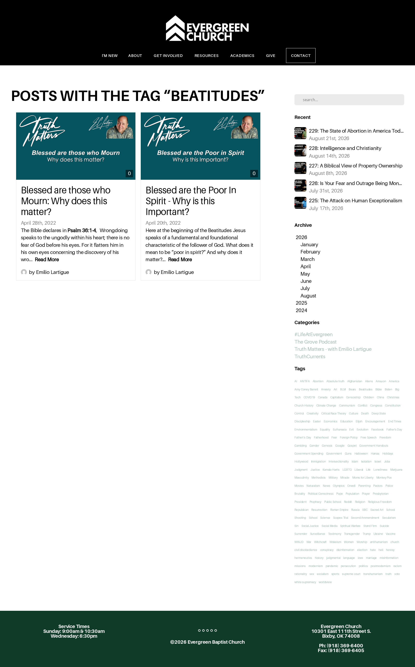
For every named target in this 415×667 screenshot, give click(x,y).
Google (340, 445)
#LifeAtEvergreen (313, 334)
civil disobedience (305, 550)
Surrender (300, 534)
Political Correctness (321, 493)
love (360, 558)
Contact (301, 55)
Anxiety (326, 389)
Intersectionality (339, 461)
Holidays (387, 453)
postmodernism (381, 566)
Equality (325, 429)
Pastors (378, 486)
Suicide (384, 526)
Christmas (393, 397)
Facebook (377, 429)
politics (363, 566)
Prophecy (315, 502)
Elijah (359, 421)
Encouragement (375, 421)
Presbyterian (381, 493)
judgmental (333, 558)
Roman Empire (339, 510)
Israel (377, 461)
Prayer (366, 493)
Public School (332, 502)
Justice (315, 469)
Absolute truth (335, 381)
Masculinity (301, 477)
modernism (316, 566)
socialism (322, 574)
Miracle (344, 477)
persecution (348, 566)
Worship (362, 542)
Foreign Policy (349, 437)
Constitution (393, 405)
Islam (355, 461)
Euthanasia (340, 429)
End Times (394, 421)
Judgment (300, 469)
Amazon (381, 381)
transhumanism (373, 574)
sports (335, 574)
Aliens (369, 381)
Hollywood (301, 461)
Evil (351, 429)
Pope (339, 493)
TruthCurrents (309, 356)
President (300, 502)
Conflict (362, 405)
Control (299, 413)
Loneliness (380, 469)
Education (346, 421)
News (326, 486)
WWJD (298, 542)
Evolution (362, 429)
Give (270, 55)
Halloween (361, 453)
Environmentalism (305, 429)
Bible (378, 389)
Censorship (353, 397)
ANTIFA (305, 381)
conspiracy (327, 550)
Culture (353, 413)
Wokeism (335, 542)
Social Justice (310, 526)
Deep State (379, 413)
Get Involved (169, 55)
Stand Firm (370, 526)
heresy (390, 550)
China (380, 397)
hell (380, 550)
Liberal (358, 469)
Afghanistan (354, 381)
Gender (314, 445)
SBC (364, 510)
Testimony (334, 534)
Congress (376, 405)
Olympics (338, 486)
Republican (301, 510)
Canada (322, 397)
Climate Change (326, 405)
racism (397, 566)
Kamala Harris (331, 469)
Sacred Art (376, 510)
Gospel (352, 445)
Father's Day (394, 429)
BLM (343, 389)
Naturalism (313, 486)
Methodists (318, 477)
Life (368, 469)
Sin (296, 526)
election (362, 550)
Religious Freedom (380, 502)
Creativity (312, 413)
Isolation (366, 461)
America (394, 381)
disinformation (345, 550)
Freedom (385, 437)
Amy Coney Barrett (306, 389)
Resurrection (319, 510)
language (349, 558)
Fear (334, 437)
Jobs (387, 461)
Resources (207, 55)
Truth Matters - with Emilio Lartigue (332, 349)
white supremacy (305, 582)
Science (325, 517)
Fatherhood (321, 437)
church (395, 542)
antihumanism (379, 542)
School (313, 517)
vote (397, 574)
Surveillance (317, 534)
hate (373, 550)
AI (295, 381)
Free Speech (368, 437)
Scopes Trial (340, 517)
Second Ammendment (365, 517)
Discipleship (302, 421)
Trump (367, 534)
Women (349, 542)
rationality (300, 574)
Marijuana (396, 469)
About (135, 55)
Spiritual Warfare (350, 526)
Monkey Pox (384, 477)
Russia (355, 510)
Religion (360, 502)
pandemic (332, 566)
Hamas (375, 453)
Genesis (327, 445)
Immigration (318, 461)
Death (365, 413)
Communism (347, 405)
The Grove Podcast (315, 342)
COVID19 (309, 397)
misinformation (389, 558)
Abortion (318, 381)
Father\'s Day (302, 437)
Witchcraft (320, 542)
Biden (388, 389)
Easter (317, 421)
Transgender (352, 534)
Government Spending (308, 453)
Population (352, 493)
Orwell (351, 486)
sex (312, 574)
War (308, 542)
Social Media (329, 526)
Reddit (348, 502)
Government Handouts (373, 445)
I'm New (110, 55)
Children (368, 397)
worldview (325, 582)
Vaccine (391, 534)
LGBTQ (347, 469)
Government (334, 453)
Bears (352, 389)
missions (299, 566)
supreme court (351, 574)
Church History (303, 405)
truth (388, 574)
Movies (299, 486)
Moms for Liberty (362, 477)
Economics (330, 421)
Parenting (364, 486)
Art (335, 389)
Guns (348, 453)
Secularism (389, 517)
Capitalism (336, 397)
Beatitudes (365, 389)
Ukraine (378, 534)
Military (333, 477)
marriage (371, 558)
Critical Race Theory (333, 413)
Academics (243, 55)
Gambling (300, 445)
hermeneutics (303, 558)
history (319, 558)
